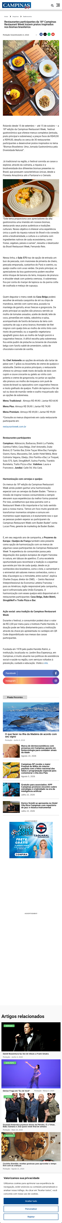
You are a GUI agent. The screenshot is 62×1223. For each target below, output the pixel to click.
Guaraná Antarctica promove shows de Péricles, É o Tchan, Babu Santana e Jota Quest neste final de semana (29, 1126)
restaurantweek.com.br (14, 426)
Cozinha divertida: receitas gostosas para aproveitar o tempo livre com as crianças (29, 1165)
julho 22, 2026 (28, 795)
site (46, 663)
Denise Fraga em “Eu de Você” (16, 1091)
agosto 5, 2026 (28, 776)
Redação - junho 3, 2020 (13, 1057)
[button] (52, 5)
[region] (31, 1198)
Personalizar (31, 1209)
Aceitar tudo (31, 1201)
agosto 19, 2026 (28, 756)
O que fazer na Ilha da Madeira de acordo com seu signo (31, 735)
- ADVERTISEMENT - (31, 821)
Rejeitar (31, 1216)
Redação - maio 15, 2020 (13, 1130)
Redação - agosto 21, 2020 (13, 1169)
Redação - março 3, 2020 (44, 1091)
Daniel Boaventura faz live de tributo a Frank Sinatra (26, 1054)
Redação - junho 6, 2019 (15, 740)
